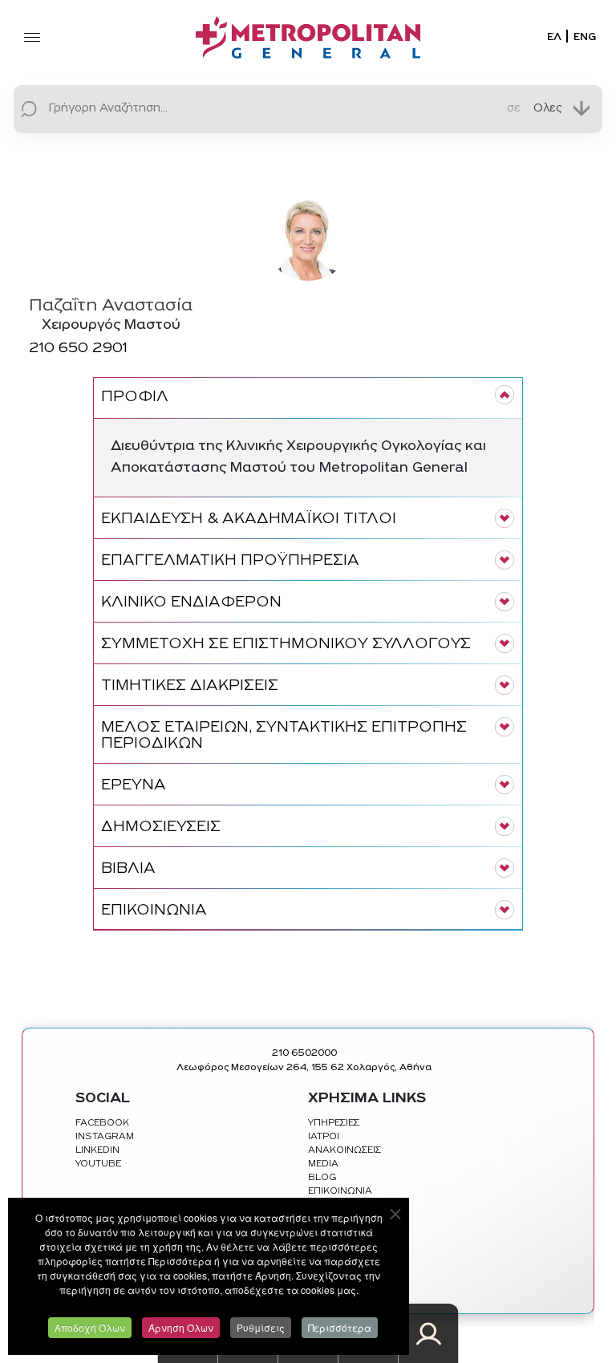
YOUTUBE (98, 1164)
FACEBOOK (102, 1123)
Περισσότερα (339, 1327)
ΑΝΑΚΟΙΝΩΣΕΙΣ (344, 1150)
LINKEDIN (97, 1150)
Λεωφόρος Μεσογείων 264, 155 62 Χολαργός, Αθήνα (304, 1068)
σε (514, 108)
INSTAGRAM (104, 1137)
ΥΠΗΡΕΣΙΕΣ (333, 1123)
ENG (584, 37)
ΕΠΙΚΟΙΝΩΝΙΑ (340, 1191)
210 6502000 (304, 1053)
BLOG (322, 1177)
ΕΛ (554, 37)
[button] (308, 397)
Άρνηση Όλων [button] (180, 1327)
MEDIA (323, 1164)
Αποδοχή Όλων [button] (90, 1327)
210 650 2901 (78, 349)
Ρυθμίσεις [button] (261, 1327)
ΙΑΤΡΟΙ (323, 1137)
